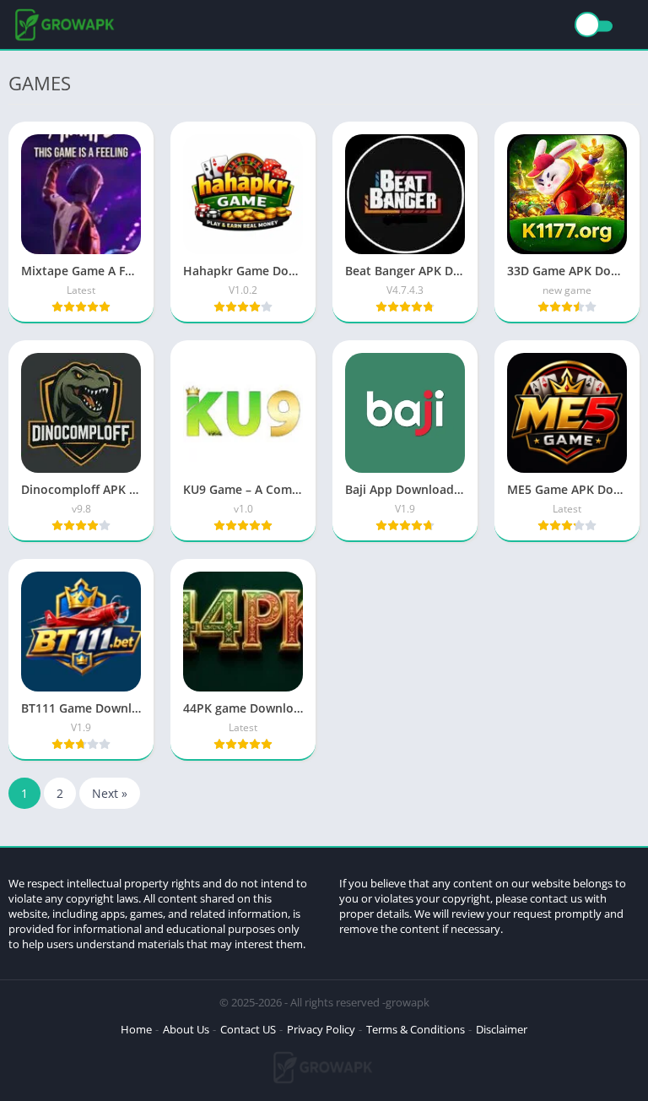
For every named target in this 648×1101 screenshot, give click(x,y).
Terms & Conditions (415, 1029)
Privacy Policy (321, 1029)
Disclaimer (501, 1029)
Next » (109, 793)
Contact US (248, 1029)
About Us (186, 1029)
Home (136, 1029)
